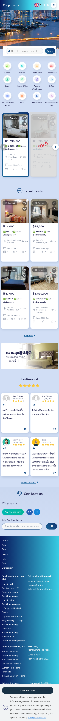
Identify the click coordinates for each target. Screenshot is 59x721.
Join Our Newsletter (12, 520)
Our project (7, 567)
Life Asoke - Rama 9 (11, 663)
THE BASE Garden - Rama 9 (14, 675)
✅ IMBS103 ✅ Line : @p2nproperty (12, 300)
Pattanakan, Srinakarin (40, 575)
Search (50, 50)
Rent (4, 549)
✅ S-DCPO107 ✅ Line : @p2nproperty (43, 300)
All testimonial (28, 482)
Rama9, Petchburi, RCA (14, 646)
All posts (28, 335)
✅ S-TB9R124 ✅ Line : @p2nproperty (15, 147)
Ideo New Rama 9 (10, 659)
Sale (4, 545)
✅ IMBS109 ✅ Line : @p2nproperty (42, 233)
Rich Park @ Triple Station (40, 588)
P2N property (11, 5)
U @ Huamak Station (12, 616)
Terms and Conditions (40, 682)
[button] (54, 29)
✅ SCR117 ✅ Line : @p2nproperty (12, 233)
